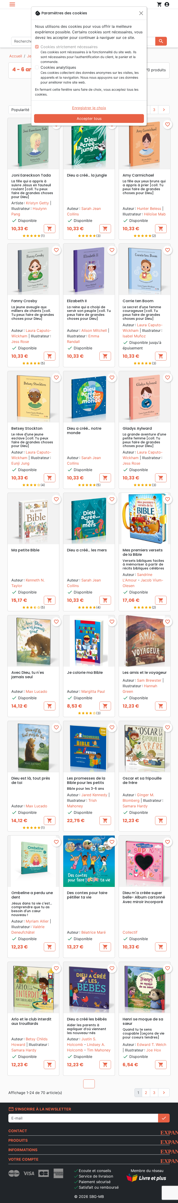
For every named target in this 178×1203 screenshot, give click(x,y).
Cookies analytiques (58, 67)
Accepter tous (89, 118)
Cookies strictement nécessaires (69, 46)
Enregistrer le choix (89, 108)
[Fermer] (141, 13)
